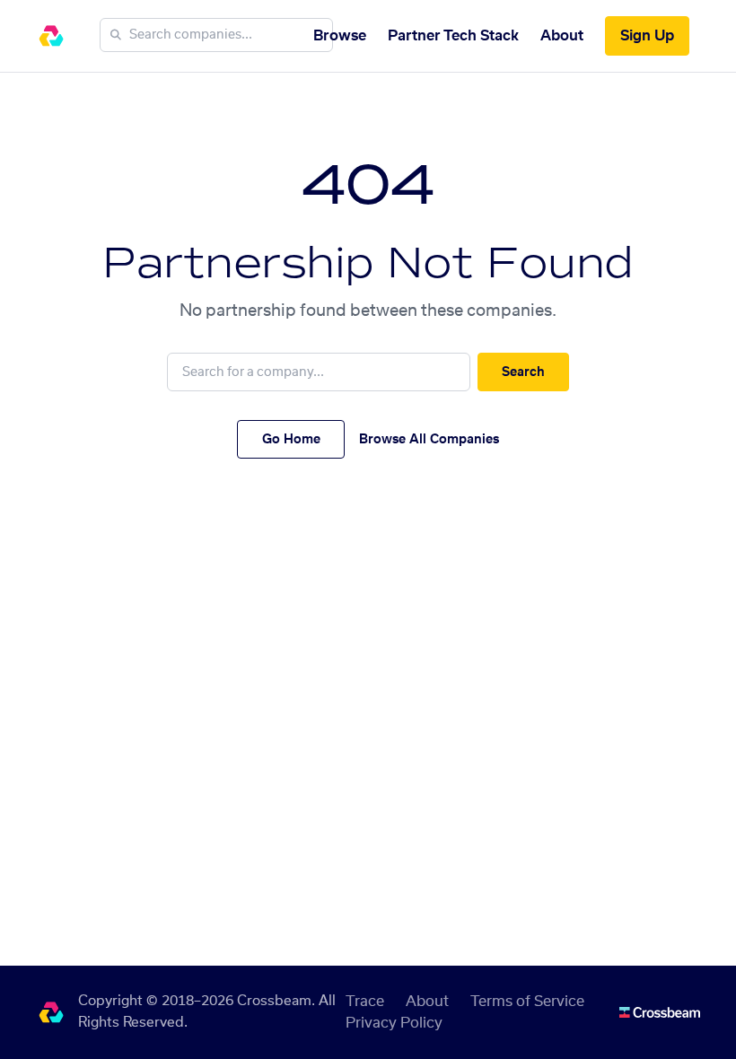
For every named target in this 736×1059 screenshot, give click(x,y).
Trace (365, 1001)
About (561, 36)
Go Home (291, 439)
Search (523, 372)
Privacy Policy (394, 1023)
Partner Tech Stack (453, 36)
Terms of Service (527, 1001)
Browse (339, 36)
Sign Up (647, 36)
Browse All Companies (429, 439)
